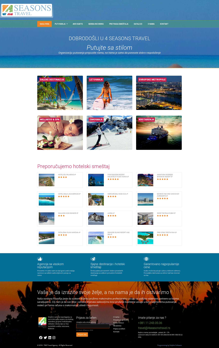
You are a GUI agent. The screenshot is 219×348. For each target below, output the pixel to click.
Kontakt (164, 24)
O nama (151, 24)
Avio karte (78, 24)
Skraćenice (117, 326)
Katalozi (138, 24)
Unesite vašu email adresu (86, 322)
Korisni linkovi (118, 323)
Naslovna (44, 24)
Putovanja (60, 24)
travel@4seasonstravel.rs (154, 328)
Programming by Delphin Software (169, 345)
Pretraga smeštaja (118, 24)
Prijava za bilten (119, 329)
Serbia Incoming (96, 24)
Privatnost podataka (121, 320)
